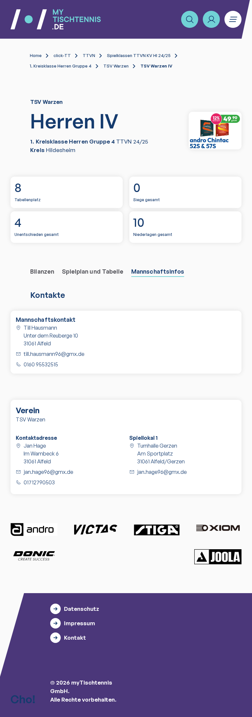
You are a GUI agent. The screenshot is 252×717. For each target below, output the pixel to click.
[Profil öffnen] (211, 19)
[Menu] (233, 19)
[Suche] (189, 19)
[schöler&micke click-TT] (215, 130)
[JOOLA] (218, 556)
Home (36, 55)
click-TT (62, 55)
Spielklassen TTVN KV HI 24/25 (139, 55)
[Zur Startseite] (55, 19)
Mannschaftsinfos (157, 271)
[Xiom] (218, 528)
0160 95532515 (41, 364)
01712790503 (39, 482)
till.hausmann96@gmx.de (54, 354)
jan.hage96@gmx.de (48, 472)
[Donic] (34, 555)
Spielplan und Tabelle (92, 271)
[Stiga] (156, 529)
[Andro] (34, 529)
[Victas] (95, 529)
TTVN (89, 55)
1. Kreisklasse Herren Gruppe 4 (61, 65)
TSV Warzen (116, 65)
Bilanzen (42, 271)
